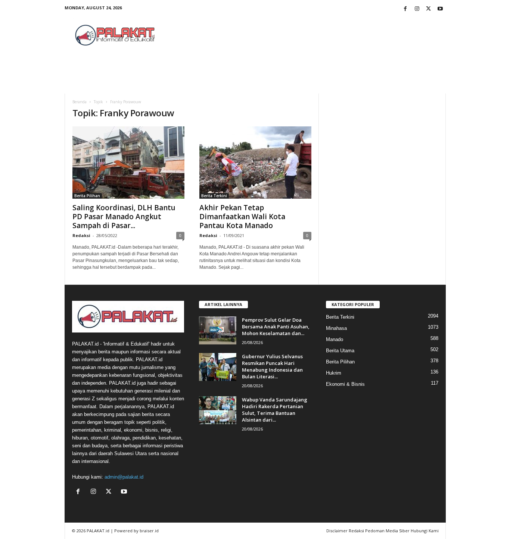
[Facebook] (405, 9)
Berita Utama (340, 350)
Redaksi (81, 235)
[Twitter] (428, 9)
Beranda (79, 101)
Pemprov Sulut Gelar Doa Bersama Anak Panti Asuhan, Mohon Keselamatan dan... (276, 326)
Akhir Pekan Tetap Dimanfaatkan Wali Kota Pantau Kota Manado (242, 216)
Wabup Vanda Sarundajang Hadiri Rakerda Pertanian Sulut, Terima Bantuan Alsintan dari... (274, 409)
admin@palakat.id (124, 477)
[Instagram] (417, 9)
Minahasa (336, 328)
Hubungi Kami (425, 530)
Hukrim (333, 373)
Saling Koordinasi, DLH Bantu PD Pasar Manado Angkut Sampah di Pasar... (123, 216)
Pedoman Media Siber (387, 530)
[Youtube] (440, 9)
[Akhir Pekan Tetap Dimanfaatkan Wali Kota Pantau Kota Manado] (255, 162)
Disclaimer (337, 530)
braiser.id (149, 530)
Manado (334, 339)
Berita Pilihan (87, 195)
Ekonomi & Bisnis (345, 384)
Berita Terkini (214, 195)
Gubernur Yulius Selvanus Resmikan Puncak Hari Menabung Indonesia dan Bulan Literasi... (272, 366)
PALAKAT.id (98, 530)
